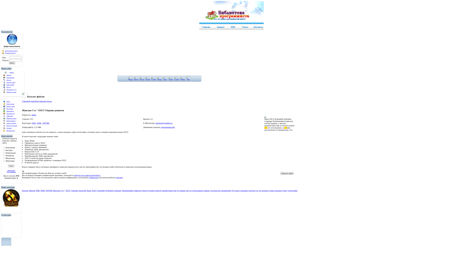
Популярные (40, 101)
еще (175, 191)
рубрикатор (93, 178)
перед (285, 191)
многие (158, 191)
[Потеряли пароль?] (3, 53)
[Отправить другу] (4, 90)
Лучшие (32, 101)
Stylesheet (109, 191)
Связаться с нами (11, 92)
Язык (89, 191)
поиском (119, 178)
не (178, 191)
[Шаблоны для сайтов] (4, 119)
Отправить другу (12, 89)
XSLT (68, 191)
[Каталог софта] (4, 107)
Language (117, 191)
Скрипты (9, 128)
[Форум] (4, 87)
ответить (252, 191)
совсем (144, 191)
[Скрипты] (4, 128)
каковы (207, 191)
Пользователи (10, 77)
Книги (8, 101)
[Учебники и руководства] (4, 104)
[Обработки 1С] (4, 114)
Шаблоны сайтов (11, 118)
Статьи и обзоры (11, 123)
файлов (32, 191)
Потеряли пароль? (10, 53)
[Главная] (6, 73)
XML (38, 191)
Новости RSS (10, 85)
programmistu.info (168, 127)
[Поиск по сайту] (4, 83)
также (271, 191)
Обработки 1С (11, 113)
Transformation (127, 191)
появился (137, 191)
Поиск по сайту (11, 82)
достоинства (215, 191)
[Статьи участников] (4, 131)
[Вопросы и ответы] (4, 126)
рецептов (82, 191)
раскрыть (278, 191)
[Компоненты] (4, 111)
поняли (182, 191)
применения (226, 191)
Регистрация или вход (11, 50)
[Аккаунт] (4, 75)
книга (237, 191)
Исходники (10, 108)
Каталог (25, 191)
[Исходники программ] (4, 109)
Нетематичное (11, 130)
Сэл (62, 191)
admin (33, 115)
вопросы (265, 191)
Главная (11, 72)
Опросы (9, 80)
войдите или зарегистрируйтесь (87, 175)
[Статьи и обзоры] (4, 123)
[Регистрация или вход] (3, 51)
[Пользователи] (4, 78)
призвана (244, 191)
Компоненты (10, 111)
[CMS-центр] (4, 116)
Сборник (74, 191)
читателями (292, 191)
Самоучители (10, 104)
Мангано (56, 191)
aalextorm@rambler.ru (163, 123)
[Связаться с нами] (4, 92)
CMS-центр (10, 116)
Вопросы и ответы (12, 125)
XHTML (48, 191)
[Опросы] (4, 80)
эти (260, 191)
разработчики (167, 191)
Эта (233, 191)
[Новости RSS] (4, 85)
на (257, 191)
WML (42, 191)
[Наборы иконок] (4, 121)
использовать (197, 191)
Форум (9, 87)
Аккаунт (9, 75)
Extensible (101, 191)
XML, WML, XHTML (41, 123)
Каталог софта (11, 106)
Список (49, 101)
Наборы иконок (11, 121)
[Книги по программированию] (4, 102)
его (190, 191)
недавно (151, 191)
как (187, 191)
